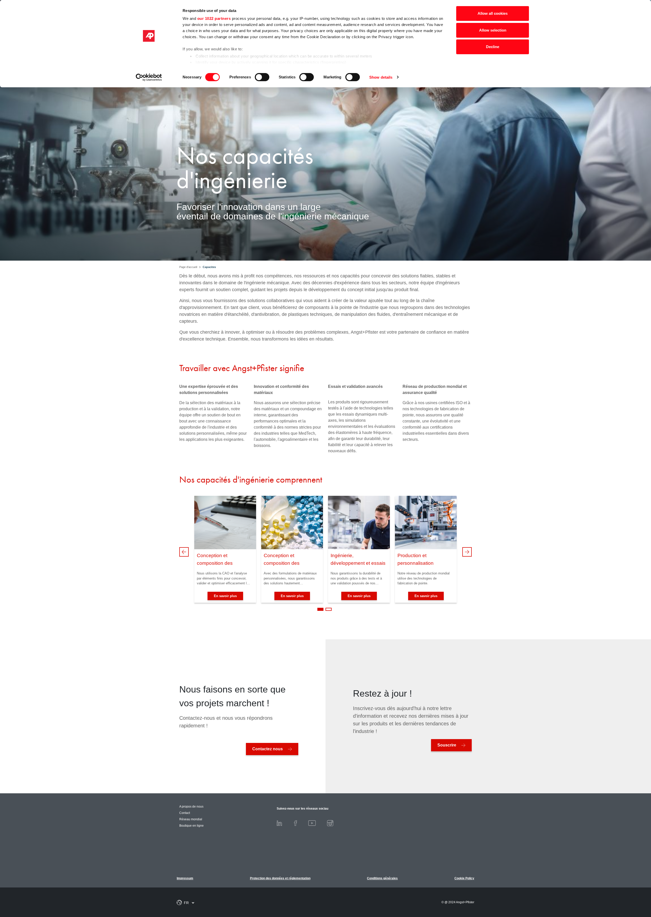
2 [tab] (329, 609)
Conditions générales (382, 878)
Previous (184, 552)
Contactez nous (267, 749)
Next (467, 552)
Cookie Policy (464, 878)
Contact (184, 813)
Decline (492, 47)
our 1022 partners (214, 18)
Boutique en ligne (191, 825)
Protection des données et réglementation (280, 878)
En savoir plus (225, 596)
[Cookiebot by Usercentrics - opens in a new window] (149, 77)
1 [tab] (320, 609)
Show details (380, 77)
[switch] (262, 77)
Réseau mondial (190, 819)
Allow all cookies (493, 13)
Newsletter (623, 887)
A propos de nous (191, 806)
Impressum (185, 878)
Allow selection (492, 30)
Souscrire (446, 745)
